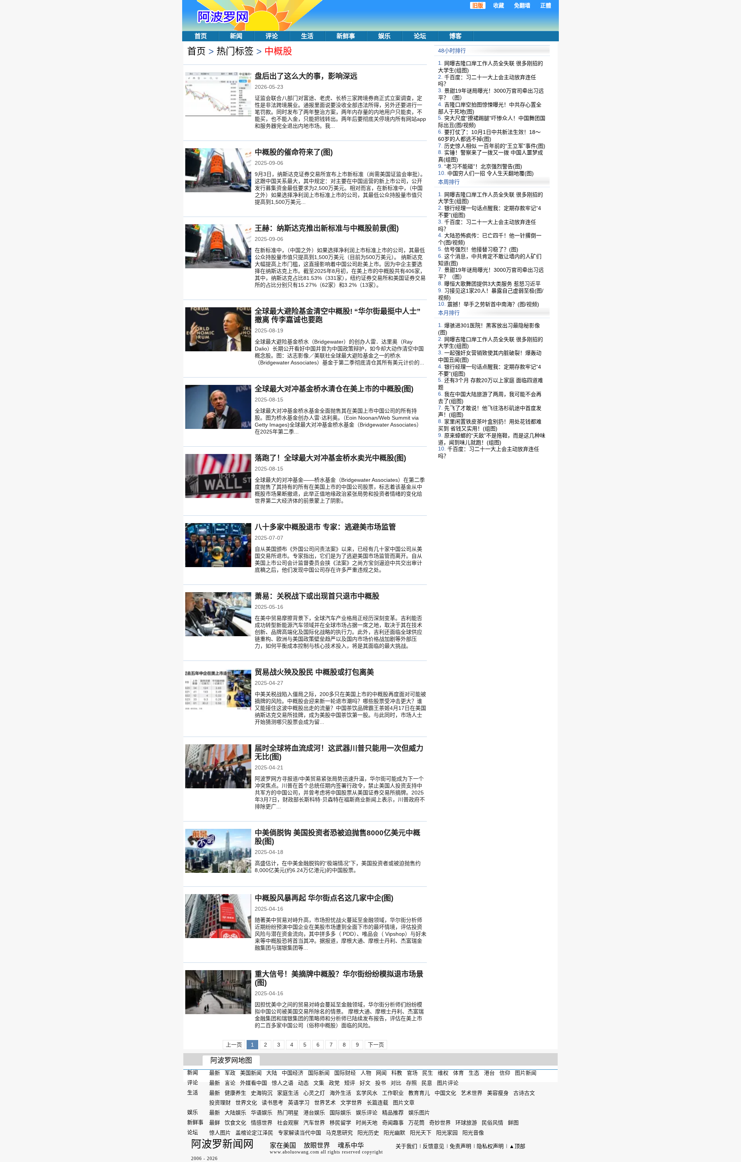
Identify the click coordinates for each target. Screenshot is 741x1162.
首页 (201, 36)
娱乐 (384, 36)
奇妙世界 (440, 1123)
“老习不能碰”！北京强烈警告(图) (483, 166)
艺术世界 (471, 1092)
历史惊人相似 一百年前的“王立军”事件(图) (494, 145)
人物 (365, 1073)
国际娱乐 (340, 1112)
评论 (272, 36)
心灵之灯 (314, 1092)
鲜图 (513, 1123)
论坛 (420, 36)
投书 (380, 1083)
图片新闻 (525, 1073)
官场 (412, 1073)
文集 (318, 1083)
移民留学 (340, 1123)
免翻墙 (522, 5)
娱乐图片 (419, 1112)
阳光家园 (447, 1133)
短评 (349, 1083)
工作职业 (393, 1092)
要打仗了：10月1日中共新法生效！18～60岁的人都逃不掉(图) (489, 135)
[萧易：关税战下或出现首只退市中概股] (218, 615)
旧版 (477, 5)
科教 (396, 1073)
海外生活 (340, 1092)
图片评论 (447, 1083)
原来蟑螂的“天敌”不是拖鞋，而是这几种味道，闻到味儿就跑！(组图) (491, 438)
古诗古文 (524, 1092)
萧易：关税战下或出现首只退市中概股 (317, 596)
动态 (303, 1083)
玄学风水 (366, 1092)
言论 (230, 1083)
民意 (426, 1083)
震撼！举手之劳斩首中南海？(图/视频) (493, 304)
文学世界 (351, 1102)
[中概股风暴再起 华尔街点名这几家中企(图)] (218, 917)
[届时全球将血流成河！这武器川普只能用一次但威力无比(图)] (218, 767)
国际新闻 (319, 1073)
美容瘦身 (498, 1092)
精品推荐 (393, 1112)
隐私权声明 (490, 1146)
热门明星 (288, 1112)
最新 (214, 1073)
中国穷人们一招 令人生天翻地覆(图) (490, 173)
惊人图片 (220, 1133)
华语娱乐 (261, 1112)
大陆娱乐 (235, 1112)
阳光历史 (368, 1133)
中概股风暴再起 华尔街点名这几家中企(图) (324, 898)
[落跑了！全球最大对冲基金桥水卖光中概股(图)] (218, 477)
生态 (474, 1073)
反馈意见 (433, 1146)
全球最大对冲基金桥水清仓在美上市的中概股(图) (334, 389)
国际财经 (345, 1073)
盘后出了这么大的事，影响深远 (306, 76)
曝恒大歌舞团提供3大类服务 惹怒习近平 (492, 284)
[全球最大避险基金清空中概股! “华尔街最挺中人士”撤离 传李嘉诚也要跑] (218, 330)
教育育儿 (419, 1092)
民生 (427, 1073)
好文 (365, 1083)
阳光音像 (473, 1133)
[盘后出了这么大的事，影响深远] (218, 95)
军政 (230, 1073)
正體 (545, 5)
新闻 (236, 36)
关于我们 (406, 1146)
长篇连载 (377, 1102)
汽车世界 (314, 1123)
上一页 (234, 1045)
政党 (334, 1083)
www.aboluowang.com (294, 1152)
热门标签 (235, 51)
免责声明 (460, 1146)
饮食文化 (235, 1123)
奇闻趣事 (393, 1123)
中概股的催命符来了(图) (294, 152)
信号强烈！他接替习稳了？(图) (481, 249)
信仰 (504, 1073)
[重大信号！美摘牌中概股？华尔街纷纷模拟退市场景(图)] (218, 993)
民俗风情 (492, 1123)
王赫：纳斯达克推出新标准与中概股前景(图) (327, 228)
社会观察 (288, 1123)
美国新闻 (251, 1073)
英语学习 (299, 1102)
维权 (443, 1073)
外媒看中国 (253, 1083)
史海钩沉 (261, 1092)
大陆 (271, 1073)
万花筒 (416, 1123)
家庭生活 (288, 1092)
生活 (307, 36)
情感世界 (261, 1123)
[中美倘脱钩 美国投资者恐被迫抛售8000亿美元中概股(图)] (218, 851)
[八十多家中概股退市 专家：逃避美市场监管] (218, 546)
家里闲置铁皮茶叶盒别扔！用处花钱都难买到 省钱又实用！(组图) (489, 425)
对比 (396, 1083)
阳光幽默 (394, 1133)
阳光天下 (420, 1133)
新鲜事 (346, 36)
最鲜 (214, 1123)
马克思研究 (339, 1133)
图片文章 (403, 1102)
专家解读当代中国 (299, 1133)
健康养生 (235, 1092)
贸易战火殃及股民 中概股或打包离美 (314, 672)
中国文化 (445, 1092)
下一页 (376, 1045)
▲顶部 (517, 1146)
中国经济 (292, 1073)
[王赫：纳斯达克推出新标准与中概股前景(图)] (218, 247)
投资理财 (220, 1102)
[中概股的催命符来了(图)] (218, 171)
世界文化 (246, 1102)
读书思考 (272, 1102)
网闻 (381, 1073)
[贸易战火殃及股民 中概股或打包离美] (218, 691)
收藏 (498, 5)
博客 (455, 36)
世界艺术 (325, 1102)
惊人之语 (282, 1083)
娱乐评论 (366, 1112)
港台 (489, 1073)
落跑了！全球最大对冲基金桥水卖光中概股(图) (330, 458)
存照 (411, 1083)
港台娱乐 (314, 1112)
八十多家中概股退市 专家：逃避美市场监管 (325, 527)
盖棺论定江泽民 (254, 1133)
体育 (458, 1073)
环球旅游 (466, 1123)
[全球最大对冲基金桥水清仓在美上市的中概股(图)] (218, 407)
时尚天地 (366, 1123)
